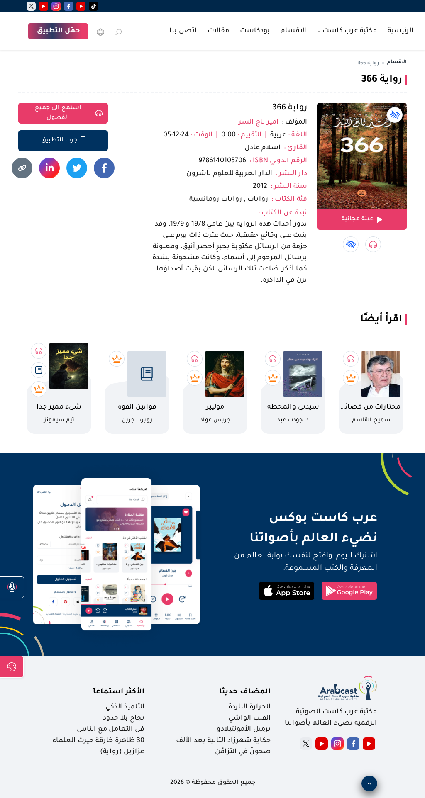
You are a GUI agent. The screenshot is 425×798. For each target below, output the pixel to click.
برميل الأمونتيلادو (244, 729)
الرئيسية (400, 31)
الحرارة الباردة (249, 707)
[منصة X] (306, 744)
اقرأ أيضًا (381, 319)
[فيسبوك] (68, 6)
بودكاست (255, 31)
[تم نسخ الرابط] (22, 168)
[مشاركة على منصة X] (76, 168)
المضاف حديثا (245, 692)
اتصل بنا (183, 31)
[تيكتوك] (93, 6)
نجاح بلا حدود (123, 718)
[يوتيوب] (81, 6)
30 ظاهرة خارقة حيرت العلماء (98, 740)
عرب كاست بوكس (297, 519)
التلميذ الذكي (124, 707)
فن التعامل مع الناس (110, 729)
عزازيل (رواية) (122, 752)
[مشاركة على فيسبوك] (104, 168)
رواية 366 (289, 108)
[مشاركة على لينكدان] (49, 168)
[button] (12, 587)
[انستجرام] (56, 6)
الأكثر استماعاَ (118, 692)
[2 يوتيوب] (43, 6)
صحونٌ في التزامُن (243, 752)
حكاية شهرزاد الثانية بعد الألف (223, 740)
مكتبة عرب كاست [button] (349, 31)
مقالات (218, 31)
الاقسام (293, 31)
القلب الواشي (249, 718)
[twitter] (31, 6)
